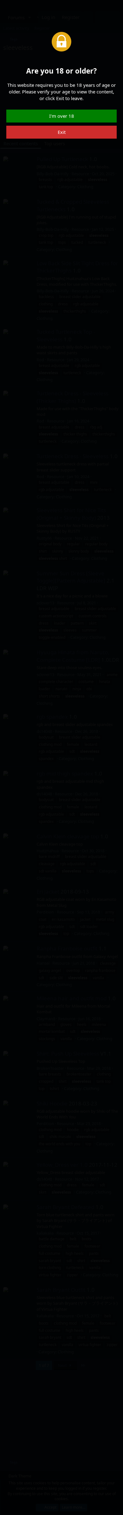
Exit (62, 132)
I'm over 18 (61, 116)
